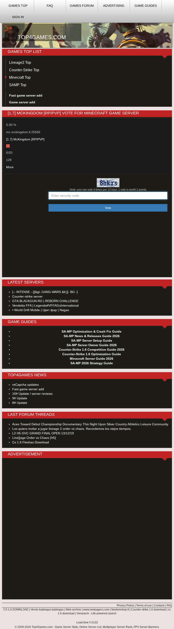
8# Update (19, 402)
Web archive (73, 609)
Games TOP (18, 5)
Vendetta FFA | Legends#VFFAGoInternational (45, 305)
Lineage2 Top (20, 62)
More (10, 167)
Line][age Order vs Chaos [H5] (34, 438)
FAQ (50, 5)
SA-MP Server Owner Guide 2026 (92, 345)
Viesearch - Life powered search (96, 613)
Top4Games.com (42, 627)
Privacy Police (125, 605)
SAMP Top (17, 85)
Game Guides (146, 5)
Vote (108, 208)
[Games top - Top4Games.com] (87, 29)
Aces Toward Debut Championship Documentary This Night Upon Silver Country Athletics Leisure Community (90, 424)
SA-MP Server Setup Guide (91, 340)
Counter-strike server (27, 296)
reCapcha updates (25, 384)
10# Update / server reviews (32, 393)
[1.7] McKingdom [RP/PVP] (25, 139)
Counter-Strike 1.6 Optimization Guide (91, 354)
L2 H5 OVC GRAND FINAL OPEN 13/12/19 (43, 433)
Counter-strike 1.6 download (148, 609)
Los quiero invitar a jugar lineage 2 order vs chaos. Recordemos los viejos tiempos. (71, 428)
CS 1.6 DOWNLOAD (16, 609)
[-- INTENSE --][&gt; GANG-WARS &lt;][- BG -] (45, 292)
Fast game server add (28, 389)
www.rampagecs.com (96, 609)
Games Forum (82, 5)
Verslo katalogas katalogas (47, 609)
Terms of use (144, 605)
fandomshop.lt (120, 609)
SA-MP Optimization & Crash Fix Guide (91, 331)
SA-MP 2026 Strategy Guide (91, 363)
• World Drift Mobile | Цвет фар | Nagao (40, 310)
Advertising (113, 5)
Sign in (18, 17)
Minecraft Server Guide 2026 (91, 358)
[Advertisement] (87, 243)
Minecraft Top (20, 77)
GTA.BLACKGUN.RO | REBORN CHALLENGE (45, 301)
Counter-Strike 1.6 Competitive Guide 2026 (91, 349)
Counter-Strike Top (24, 70)
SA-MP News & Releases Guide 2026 (92, 336)
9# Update (19, 398)
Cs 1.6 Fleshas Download (30, 442)
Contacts (159, 605)
